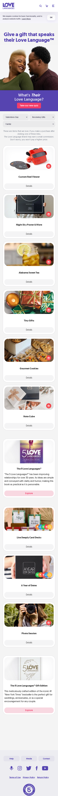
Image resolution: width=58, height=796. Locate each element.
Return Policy (43, 777)
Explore (29, 493)
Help (11, 758)
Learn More (26, 19)
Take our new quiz (29, 105)
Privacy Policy (29, 777)
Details (29, 186)
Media (29, 758)
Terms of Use (15, 777)
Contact (46, 758)
